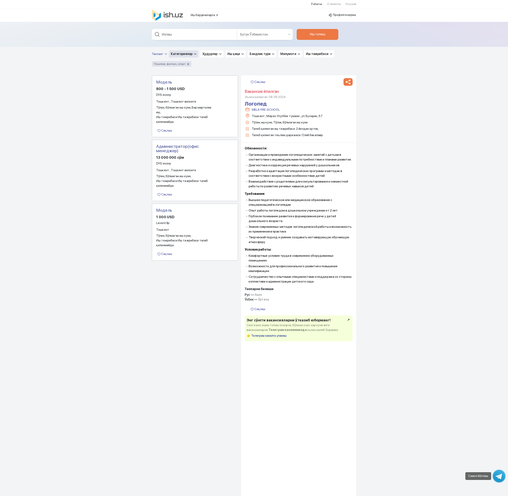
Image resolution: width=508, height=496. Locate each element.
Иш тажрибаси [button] (317, 54)
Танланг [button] (158, 54)
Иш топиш (317, 34)
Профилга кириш (344, 15)
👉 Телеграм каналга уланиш (267, 335)
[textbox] (194, 34)
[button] (348, 82)
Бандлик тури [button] (260, 54)
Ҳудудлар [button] (210, 54)
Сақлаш (166, 130)
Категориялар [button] (182, 54)
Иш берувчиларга (203, 15)
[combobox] (194, 34)
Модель (164, 82)
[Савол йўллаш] (499, 476)
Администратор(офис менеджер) (177, 148)
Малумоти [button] (288, 54)
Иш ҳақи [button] (234, 54)
